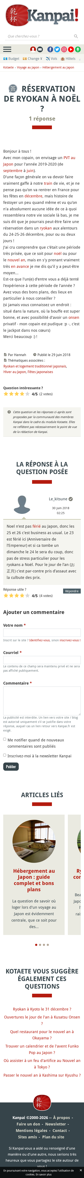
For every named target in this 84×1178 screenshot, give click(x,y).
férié (37, 526)
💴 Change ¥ (32, 58)
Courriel (12, 652)
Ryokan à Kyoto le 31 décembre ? (42, 1009)
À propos (61, 1117)
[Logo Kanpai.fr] (42, 15)
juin (30, 170)
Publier (11, 766)
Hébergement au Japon (58, 67)
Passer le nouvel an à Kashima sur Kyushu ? (42, 1075)
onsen (73, 317)
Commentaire (17, 683)
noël (58, 253)
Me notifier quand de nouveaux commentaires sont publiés (36, 743)
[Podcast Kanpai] (78, 49)
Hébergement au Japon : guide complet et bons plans (34, 880)
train (48, 183)
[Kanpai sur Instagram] (64, 49)
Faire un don (28, 1124)
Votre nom (14, 625)
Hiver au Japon (14, 371)
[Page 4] (48, 945)
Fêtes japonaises (40, 371)
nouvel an (16, 259)
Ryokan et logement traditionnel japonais (34, 366)
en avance (20, 266)
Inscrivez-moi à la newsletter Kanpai (40, 755)
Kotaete (8, 67)
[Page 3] (44, 945)
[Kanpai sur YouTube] (71, 49)
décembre (33, 195)
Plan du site (53, 1137)
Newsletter (55, 1124)
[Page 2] (40, 945)
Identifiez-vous (39, 640)
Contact (60, 1130)
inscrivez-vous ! (70, 640)
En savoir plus (43, 1174)
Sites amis (27, 1137)
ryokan (46, 228)
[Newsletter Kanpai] (40, 49)
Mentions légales (31, 1130)
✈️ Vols (51, 58)
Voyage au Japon (28, 67)
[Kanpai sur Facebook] (50, 49)
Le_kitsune (58, 498)
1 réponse (42, 118)
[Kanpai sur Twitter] (57, 49)
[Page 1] (36, 945)
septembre (12, 170)
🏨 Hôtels (68, 58)
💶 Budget (11, 58)
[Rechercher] (76, 36)
